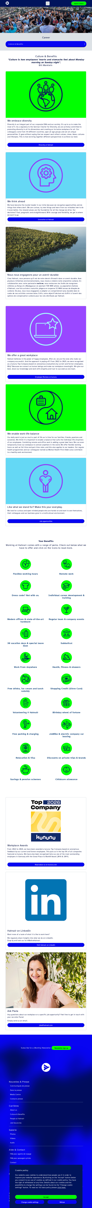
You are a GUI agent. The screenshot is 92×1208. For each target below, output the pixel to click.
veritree (40, 283)
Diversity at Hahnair (46, 145)
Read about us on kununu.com (46, 865)
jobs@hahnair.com (46, 1025)
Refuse (62, 1202)
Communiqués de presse (20, 1086)
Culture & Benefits (17, 1114)
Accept (46, 1197)
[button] (48, 3)
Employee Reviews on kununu (46, 377)
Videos (12, 1138)
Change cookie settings (29, 1202)
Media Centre (15, 1094)
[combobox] (46, 44)
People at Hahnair (17, 1119)
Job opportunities (45, 521)
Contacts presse (16, 1099)
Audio (12, 1143)
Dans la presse (16, 1090)
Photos (12, 1134)
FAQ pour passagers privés (20, 1158)
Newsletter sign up (61, 1048)
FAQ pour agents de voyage (20, 1154)
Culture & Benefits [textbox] (15, 44)
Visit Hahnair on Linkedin (46, 945)
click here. (61, 1188)
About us (13, 1110)
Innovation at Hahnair (46, 219)
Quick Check (78, 4)
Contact (13, 1162)
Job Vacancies (16, 1123)
